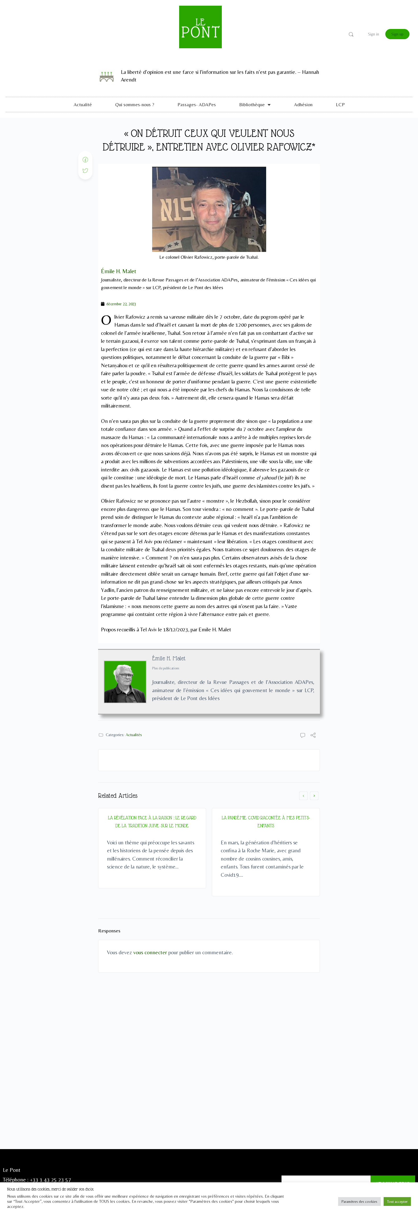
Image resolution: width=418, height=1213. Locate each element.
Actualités (134, 734)
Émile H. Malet (169, 658)
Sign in (373, 34)
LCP (340, 104)
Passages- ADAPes (196, 104)
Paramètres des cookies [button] (359, 1201)
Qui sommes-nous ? (134, 104)
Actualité (83, 104)
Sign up (397, 34)
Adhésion (303, 104)
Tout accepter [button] (397, 1201)
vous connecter (150, 952)
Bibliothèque (252, 104)
